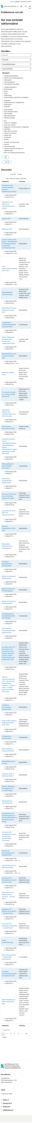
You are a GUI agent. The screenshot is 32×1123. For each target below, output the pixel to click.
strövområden (8, 114)
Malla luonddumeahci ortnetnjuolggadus (8, 590)
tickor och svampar (10, 125)
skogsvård (7, 100)
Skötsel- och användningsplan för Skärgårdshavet (8, 853)
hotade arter (7, 135)
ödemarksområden (10, 116)
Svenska (17, 1)
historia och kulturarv (10, 133)
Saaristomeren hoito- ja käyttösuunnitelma (9, 866)
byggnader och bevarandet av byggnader (16, 127)
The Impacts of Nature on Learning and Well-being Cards (9, 394)
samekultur (7, 137)
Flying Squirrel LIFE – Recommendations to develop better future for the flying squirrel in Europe (9, 817)
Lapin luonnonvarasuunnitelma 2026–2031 (9, 269)
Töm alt (7, 162)
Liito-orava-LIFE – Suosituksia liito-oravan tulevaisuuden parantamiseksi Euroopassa (9, 836)
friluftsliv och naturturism (11, 142)
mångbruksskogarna (10, 87)
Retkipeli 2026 (6, 219)
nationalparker (8, 110)
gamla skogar (8, 89)
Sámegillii (23, 1)
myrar (6, 93)
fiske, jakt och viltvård (10, 131)
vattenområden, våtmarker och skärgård (16, 97)
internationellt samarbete (11, 84)
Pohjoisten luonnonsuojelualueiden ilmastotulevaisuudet (9, 974)
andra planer (8, 80)
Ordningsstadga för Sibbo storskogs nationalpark (8, 466)
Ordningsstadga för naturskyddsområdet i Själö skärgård (8, 616)
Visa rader (16, 174)
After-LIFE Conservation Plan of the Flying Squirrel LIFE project (9, 496)
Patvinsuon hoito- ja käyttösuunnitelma (8, 775)
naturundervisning (9, 146)
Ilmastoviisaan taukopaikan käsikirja (8, 428)
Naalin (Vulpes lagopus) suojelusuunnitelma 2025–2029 (9, 723)
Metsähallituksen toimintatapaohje (7, 802)
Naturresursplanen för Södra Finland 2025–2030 (8, 1002)
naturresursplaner (9, 82)
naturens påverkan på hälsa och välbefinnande (13, 150)
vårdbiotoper (8, 95)
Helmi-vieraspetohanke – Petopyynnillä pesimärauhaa (9, 957)
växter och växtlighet (10, 123)
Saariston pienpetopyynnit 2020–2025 (9, 528)
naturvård (7, 107)
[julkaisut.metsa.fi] (11, 1066)
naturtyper (7, 129)
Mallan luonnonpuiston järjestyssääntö (9, 577)
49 (26, 1034)
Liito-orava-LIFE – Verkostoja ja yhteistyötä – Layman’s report (9, 926)
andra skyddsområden (11, 112)
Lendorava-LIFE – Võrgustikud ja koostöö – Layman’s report (9, 880)
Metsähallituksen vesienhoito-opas (7, 293)
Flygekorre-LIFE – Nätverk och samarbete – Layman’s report (9, 911)
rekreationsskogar (9, 118)
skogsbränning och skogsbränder (14, 102)
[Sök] (25, 6)
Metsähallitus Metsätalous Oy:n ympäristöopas (7, 546)
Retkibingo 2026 (7, 229)
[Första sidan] (21, 6)
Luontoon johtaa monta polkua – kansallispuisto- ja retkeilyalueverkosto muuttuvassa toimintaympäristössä (9, 244)
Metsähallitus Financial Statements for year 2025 (9, 310)
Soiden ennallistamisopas (7, 941)
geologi (6, 139)
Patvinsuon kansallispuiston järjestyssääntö (7, 564)
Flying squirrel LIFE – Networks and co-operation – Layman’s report (8, 896)
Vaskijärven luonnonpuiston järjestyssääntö (6, 707)
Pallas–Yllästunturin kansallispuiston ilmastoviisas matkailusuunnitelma (8, 340)
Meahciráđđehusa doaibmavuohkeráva (8, 750)
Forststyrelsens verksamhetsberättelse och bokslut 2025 (9, 325)
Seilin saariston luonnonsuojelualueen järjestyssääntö (9, 630)
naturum (6, 144)
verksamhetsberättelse (11, 76)
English (29, 1)
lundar (6, 91)
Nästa (4, 1037)
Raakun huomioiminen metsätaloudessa (9, 602)
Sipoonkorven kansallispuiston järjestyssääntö (7, 481)
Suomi (12, 1)
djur (5, 121)
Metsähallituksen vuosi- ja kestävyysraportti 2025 (9, 356)
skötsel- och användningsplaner (13, 78)
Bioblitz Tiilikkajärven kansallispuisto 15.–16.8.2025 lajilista (8, 788)
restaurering (7, 105)
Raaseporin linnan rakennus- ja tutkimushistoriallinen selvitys (8, 205)
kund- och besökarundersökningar (14, 153)
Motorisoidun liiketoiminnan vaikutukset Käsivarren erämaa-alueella (9, 413)
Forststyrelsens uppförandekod (6, 737)
